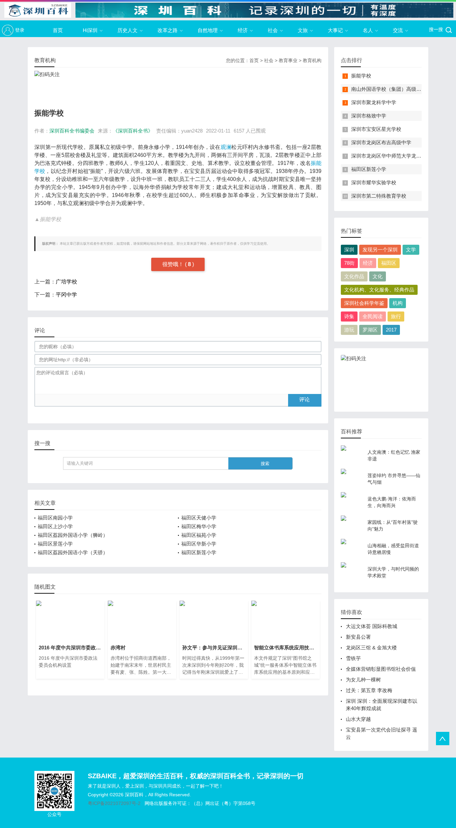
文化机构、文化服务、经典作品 (379, 289)
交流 (398, 30)
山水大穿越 (358, 719)
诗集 (349, 316)
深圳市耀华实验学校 (373, 182)
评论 (304, 399)
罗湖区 (370, 330)
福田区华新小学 (198, 544)
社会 (273, 30)
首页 (58, 30)
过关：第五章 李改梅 (369, 690)
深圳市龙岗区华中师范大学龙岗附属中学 (396, 156)
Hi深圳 (90, 30)
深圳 (349, 249)
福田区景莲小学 (55, 544)
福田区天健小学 (198, 518)
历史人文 (128, 30)
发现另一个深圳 (380, 249)
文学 (411, 249)
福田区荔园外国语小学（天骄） (73, 552)
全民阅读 (373, 316)
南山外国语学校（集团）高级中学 (388, 89)
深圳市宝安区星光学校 (376, 129)
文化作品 (354, 276)
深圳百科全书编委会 (71, 131)
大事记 (335, 30)
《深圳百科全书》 (133, 131)
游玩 (349, 330)
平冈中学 (66, 294)
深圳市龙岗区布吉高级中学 (381, 142)
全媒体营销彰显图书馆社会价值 (381, 669)
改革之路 (168, 30)
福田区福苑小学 (198, 535)
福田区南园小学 (55, 518)
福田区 (388, 263)
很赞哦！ (173, 264)
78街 (349, 263)
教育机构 (312, 60)
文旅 (303, 30)
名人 (368, 30)
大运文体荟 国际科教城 (371, 626)
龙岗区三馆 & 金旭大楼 (371, 647)
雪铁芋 (353, 658)
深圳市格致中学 (368, 116)
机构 (398, 303)
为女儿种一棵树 (363, 679)
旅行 (396, 316)
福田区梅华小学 (198, 526)
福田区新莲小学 (198, 552)
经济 (243, 30)
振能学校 (361, 75)
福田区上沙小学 (55, 526)
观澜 (226, 147)
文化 (378, 276)
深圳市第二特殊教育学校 (378, 196)
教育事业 (288, 60)
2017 (391, 330)
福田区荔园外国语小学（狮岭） (73, 535)
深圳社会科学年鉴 (364, 303)
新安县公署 (358, 637)
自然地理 (208, 30)
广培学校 (66, 281)
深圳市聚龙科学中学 (373, 102)
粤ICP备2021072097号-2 (114, 803)
